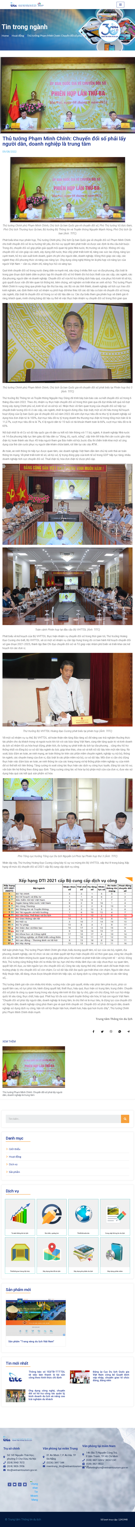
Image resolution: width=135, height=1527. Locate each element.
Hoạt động (18, 35)
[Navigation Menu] (120, 4)
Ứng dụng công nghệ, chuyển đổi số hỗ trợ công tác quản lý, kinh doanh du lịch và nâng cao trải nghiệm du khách (47, 1395)
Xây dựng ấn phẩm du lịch (83, 1271)
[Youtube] (14, 1484)
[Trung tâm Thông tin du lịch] (28, 4)
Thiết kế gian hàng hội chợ (20, 1271)
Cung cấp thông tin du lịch (115, 1233)
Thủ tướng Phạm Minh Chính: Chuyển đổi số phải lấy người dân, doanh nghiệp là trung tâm (32, 1093)
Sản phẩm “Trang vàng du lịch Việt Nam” (31, 1341)
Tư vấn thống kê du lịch (20, 1233)
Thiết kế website (83, 1233)
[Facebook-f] (9, 1484)
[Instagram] (20, 1484)
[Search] (125, 1119)
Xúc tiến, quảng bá (52, 1233)
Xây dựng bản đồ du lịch (51, 1271)
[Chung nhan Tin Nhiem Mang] (34, 1490)
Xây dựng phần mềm (115, 1271)
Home (5, 35)
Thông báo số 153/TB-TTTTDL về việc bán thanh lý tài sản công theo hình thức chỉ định (47, 1374)
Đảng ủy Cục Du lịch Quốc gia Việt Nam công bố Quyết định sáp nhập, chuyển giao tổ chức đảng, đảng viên (111, 1376)
